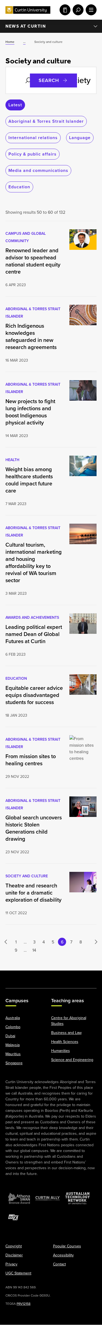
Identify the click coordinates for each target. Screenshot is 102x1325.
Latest (15, 105)
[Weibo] (64, 976)
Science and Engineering (72, 1060)
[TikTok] (90, 976)
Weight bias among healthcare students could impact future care (29, 480)
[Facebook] (12, 976)
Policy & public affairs (32, 154)
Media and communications (38, 170)
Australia (12, 1018)
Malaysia (12, 1045)
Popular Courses (67, 1246)
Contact (59, 1264)
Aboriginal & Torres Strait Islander (46, 121)
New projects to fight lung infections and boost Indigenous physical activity (30, 412)
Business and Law (66, 1033)
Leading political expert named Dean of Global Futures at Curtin (33, 634)
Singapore (14, 1063)
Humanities (60, 1051)
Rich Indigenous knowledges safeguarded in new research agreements (31, 336)
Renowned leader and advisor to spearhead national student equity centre (32, 261)
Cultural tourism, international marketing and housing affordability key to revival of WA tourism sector (33, 562)
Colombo (12, 1027)
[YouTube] (38, 976)
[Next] (93, 942)
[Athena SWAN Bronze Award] (19, 1198)
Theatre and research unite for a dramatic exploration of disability (33, 892)
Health (12, 459)
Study (63, 9)
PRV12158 (23, 1303)
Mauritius (13, 1054)
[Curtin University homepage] (27, 10)
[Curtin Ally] (47, 1198)
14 (34, 950)
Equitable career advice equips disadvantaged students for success (34, 695)
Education (19, 187)
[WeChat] (77, 976)
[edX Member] (13, 1217)
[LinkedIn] (51, 976)
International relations (33, 137)
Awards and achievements (32, 617)
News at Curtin (25, 26)
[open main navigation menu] (90, 9)
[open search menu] (77, 9)
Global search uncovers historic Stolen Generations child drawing (33, 828)
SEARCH (49, 80)
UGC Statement (18, 1273)
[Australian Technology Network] (77, 1198)
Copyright (13, 1246)
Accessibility (63, 1255)
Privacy (11, 1264)
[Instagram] (25, 976)
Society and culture (26, 876)
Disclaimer (14, 1255)
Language (80, 137)
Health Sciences (64, 1042)
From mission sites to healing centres (30, 760)
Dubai (10, 1036)
